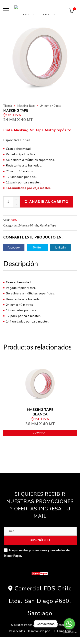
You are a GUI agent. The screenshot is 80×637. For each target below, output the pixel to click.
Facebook (14, 248)
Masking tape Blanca (40, 416)
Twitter (37, 248)
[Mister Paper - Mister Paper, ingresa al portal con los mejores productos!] (40, 10)
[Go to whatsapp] (69, 623)
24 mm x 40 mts (50, 106)
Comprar (40, 432)
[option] (40, 57)
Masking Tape (26, 106)
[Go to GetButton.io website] (69, 632)
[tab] (21, 264)
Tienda (7, 106)
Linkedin (60, 248)
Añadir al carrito (49, 201)
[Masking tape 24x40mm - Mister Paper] (40, 57)
